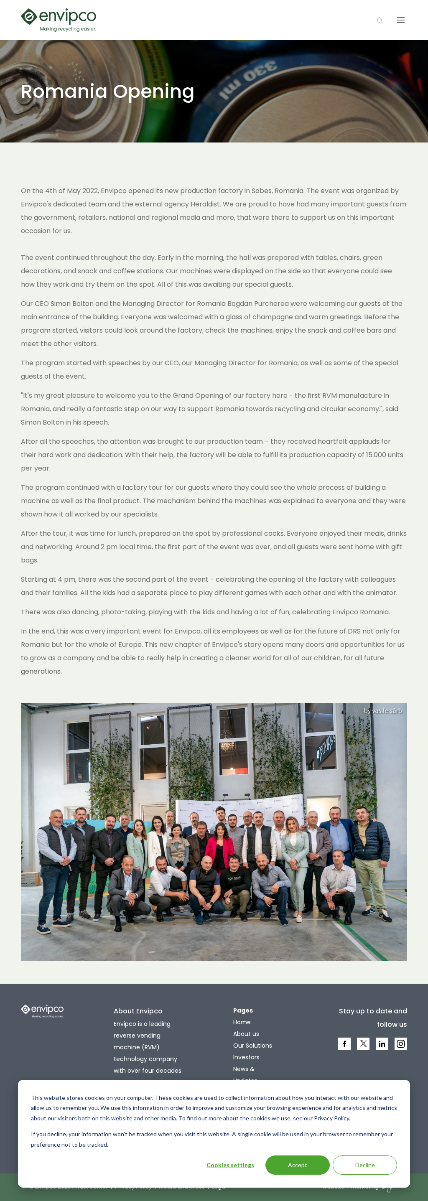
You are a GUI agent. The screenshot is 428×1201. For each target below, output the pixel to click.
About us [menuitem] (246, 1034)
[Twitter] (363, 1047)
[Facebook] (345, 1049)
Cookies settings (230, 1164)
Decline (365, 1164)
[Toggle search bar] (380, 20)
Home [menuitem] (242, 1022)
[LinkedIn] (383, 1049)
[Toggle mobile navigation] (401, 20)
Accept (297, 1164)
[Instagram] (401, 1049)
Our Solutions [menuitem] (252, 1045)
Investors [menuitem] (246, 1057)
